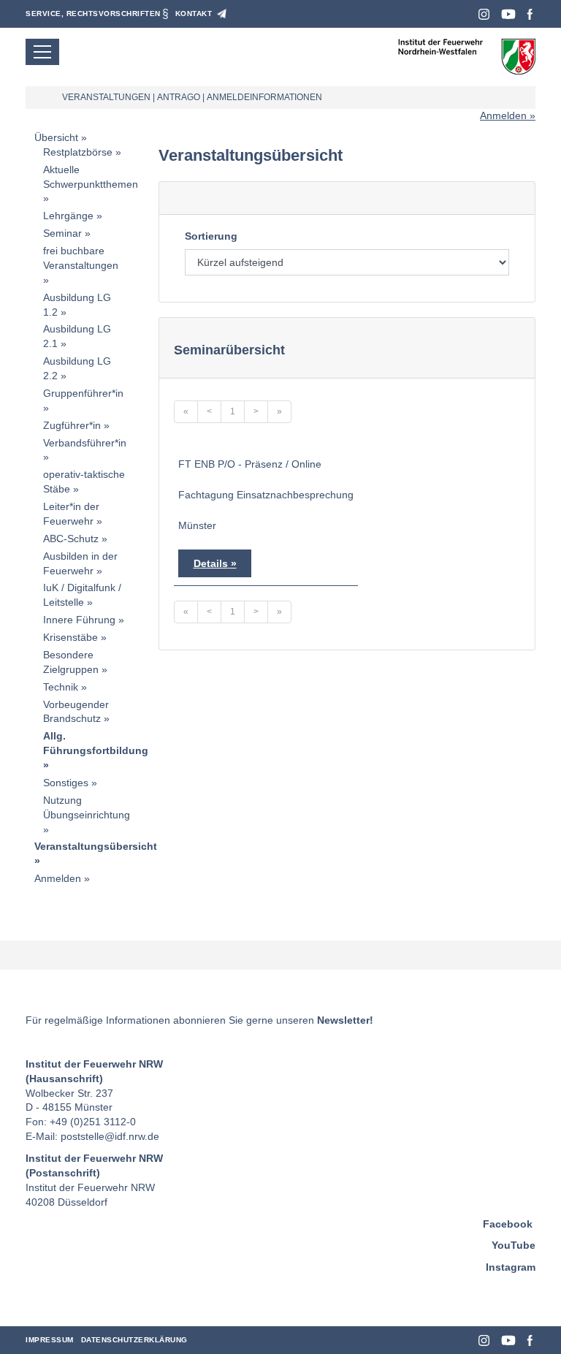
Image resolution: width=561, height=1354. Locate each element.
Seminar (62, 233)
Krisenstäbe (70, 637)
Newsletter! (345, 1020)
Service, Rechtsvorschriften (93, 13)
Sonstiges (65, 782)
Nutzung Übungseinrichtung (86, 807)
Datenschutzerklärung (134, 1340)
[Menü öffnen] (42, 52)
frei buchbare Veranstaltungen (80, 258)
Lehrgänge (68, 215)
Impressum (50, 1340)
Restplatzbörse (77, 152)
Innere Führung (79, 619)
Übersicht (56, 137)
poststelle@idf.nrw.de (110, 1136)
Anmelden (503, 115)
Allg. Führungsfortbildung (95, 743)
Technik (60, 687)
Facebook (529, 14)
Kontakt (194, 13)
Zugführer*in (72, 425)
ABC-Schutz (71, 538)
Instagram (483, 14)
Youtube (508, 14)
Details (211, 563)
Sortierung (211, 236)
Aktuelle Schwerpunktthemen (90, 177)
